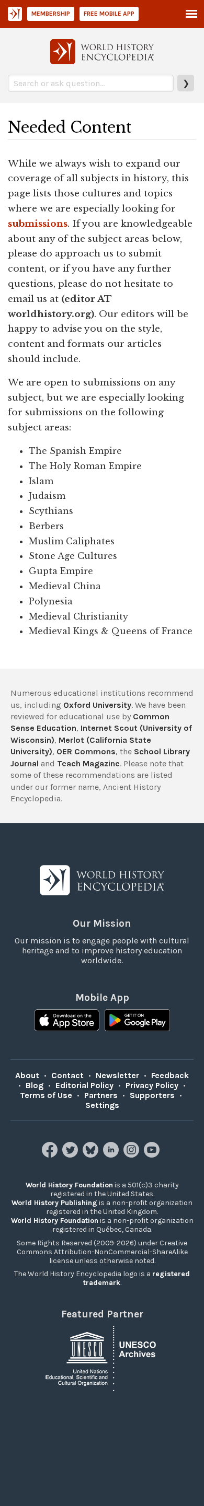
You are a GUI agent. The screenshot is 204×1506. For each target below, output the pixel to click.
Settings (102, 1105)
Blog (34, 1085)
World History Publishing (54, 1202)
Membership (50, 13)
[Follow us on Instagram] (132, 1155)
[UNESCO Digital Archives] (102, 1358)
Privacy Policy (152, 1085)
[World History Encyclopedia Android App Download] (137, 1021)
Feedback (170, 1075)
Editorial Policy (84, 1085)
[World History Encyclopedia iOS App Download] (66, 1021)
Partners (101, 1095)
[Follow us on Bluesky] (92, 1155)
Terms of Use (46, 1095)
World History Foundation (69, 1185)
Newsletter (117, 1075)
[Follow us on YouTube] (153, 1155)
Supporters (152, 1095)
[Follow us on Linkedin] (112, 1155)
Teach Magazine (88, 763)
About (27, 1075)
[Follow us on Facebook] (51, 1155)
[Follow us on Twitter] (71, 1155)
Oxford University (97, 705)
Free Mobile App (109, 13)
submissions (37, 223)
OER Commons (86, 751)
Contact (67, 1075)
